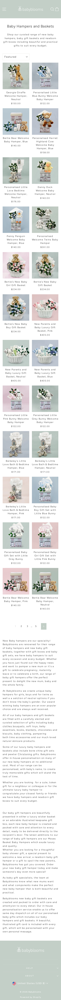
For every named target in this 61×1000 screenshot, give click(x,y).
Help (29, 968)
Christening (25, 754)
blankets (31, 730)
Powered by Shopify (30, 997)
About (29, 976)
